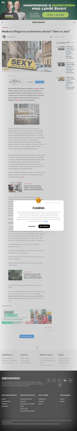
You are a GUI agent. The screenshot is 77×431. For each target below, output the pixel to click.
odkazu (46, 221)
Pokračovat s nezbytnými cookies (53, 202)
